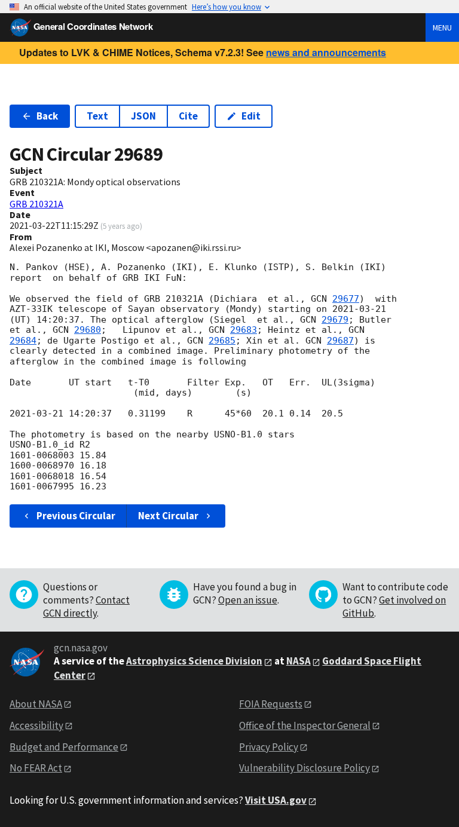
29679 (335, 319)
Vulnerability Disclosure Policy (304, 767)
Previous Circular (75, 515)
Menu (442, 27)
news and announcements (326, 52)
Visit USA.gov (276, 800)
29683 (243, 329)
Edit (251, 115)
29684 (23, 340)
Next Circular (168, 515)
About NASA (36, 703)
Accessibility (36, 725)
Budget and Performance (64, 747)
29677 (345, 298)
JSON (143, 115)
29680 (87, 329)
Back (47, 115)
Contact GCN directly (86, 606)
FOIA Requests (270, 703)
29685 (222, 340)
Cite (188, 115)
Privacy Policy (268, 747)
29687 (340, 340)
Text (97, 115)
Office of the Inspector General (305, 725)
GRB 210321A (36, 204)
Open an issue (247, 600)
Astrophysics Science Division (194, 660)
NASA (298, 660)
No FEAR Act (36, 767)
